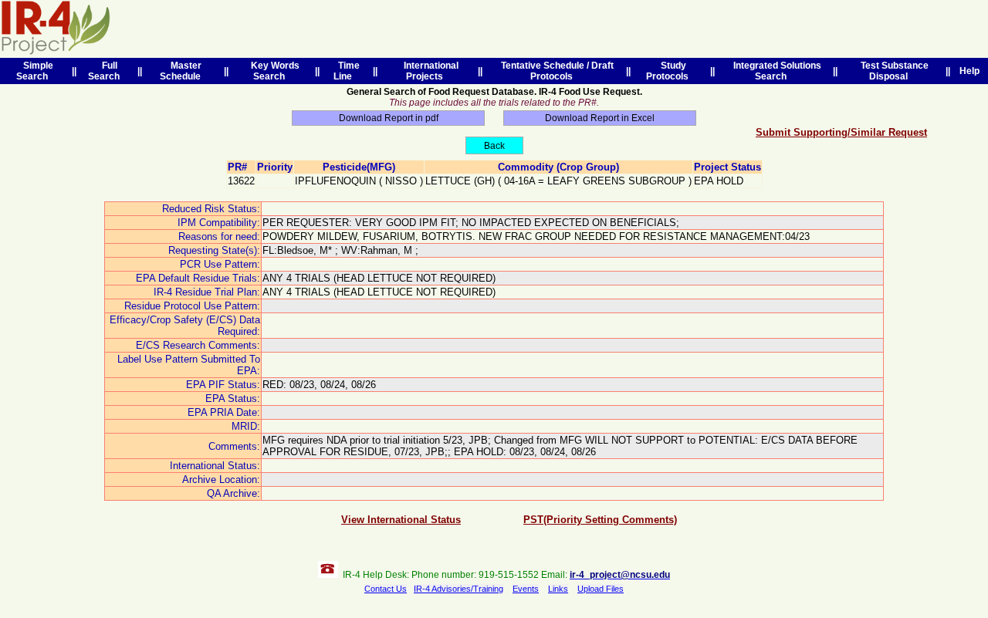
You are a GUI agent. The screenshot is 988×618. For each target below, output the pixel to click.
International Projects (428, 71)
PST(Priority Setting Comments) (600, 519)
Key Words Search (272, 71)
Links (558, 588)
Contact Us (385, 588)
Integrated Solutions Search (775, 71)
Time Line (346, 71)
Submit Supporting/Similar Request (841, 132)
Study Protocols (669, 71)
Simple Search (34, 71)
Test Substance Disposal (892, 71)
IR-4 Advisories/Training (458, 588)
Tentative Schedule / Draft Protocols (555, 71)
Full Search (106, 71)
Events (526, 588)
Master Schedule (182, 71)
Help (969, 71)
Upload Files (600, 588)
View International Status (401, 519)
